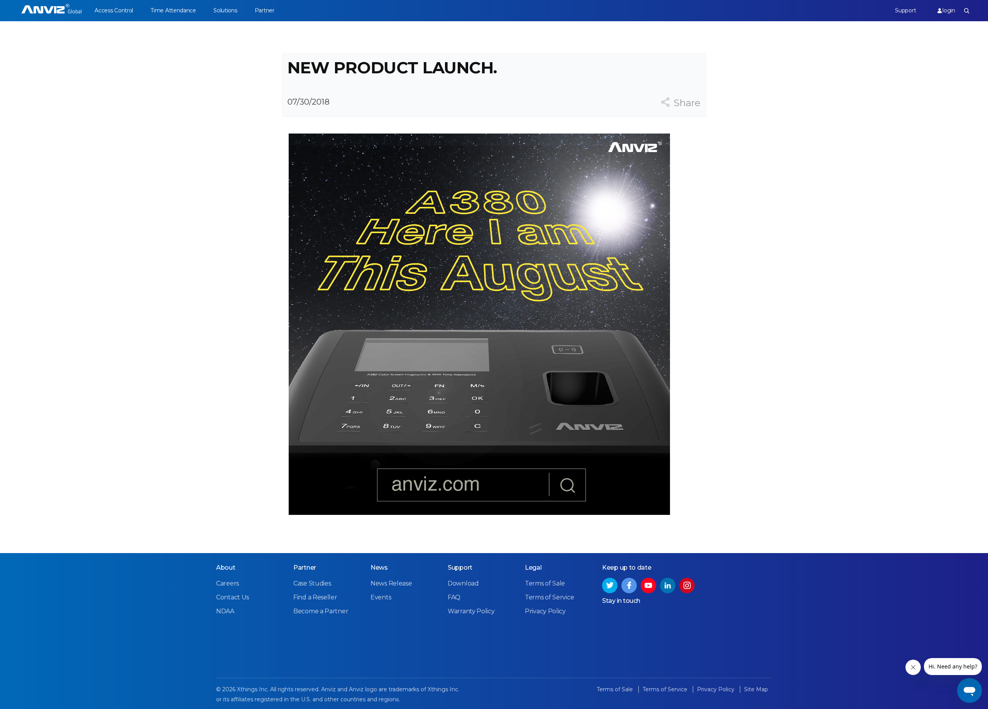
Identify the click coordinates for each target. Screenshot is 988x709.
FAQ (454, 597)
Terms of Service (549, 597)
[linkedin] (667, 585)
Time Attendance (173, 10)
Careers (227, 583)
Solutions (225, 10)
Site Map (756, 689)
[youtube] (648, 585)
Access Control (114, 10)
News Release (391, 583)
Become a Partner (320, 611)
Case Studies (312, 583)
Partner (264, 10)
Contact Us (232, 597)
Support (905, 10)
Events (380, 597)
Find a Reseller (315, 597)
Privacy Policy (545, 611)
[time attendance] (52, 10)
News (379, 567)
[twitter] (610, 585)
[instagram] (687, 585)
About (225, 567)
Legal (533, 567)
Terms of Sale (545, 583)
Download (463, 583)
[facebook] (629, 585)
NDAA (225, 611)
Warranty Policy (471, 611)
